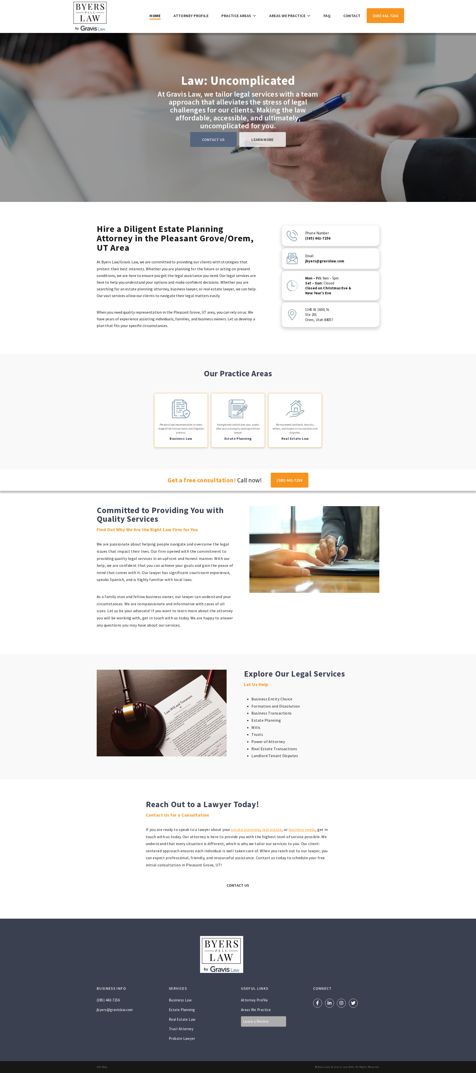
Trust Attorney (181, 1028)
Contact (351, 15)
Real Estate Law (182, 1019)
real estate (272, 829)
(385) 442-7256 (385, 15)
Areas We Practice (287, 15)
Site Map (102, 1067)
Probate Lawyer (182, 1038)
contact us (213, 139)
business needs (302, 829)
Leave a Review (255, 1021)
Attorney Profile (191, 15)
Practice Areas (236, 15)
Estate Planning (182, 1009)
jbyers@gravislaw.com (115, 1009)
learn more (262, 139)
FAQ (327, 15)
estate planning (245, 829)
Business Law (180, 1000)
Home (155, 15)
